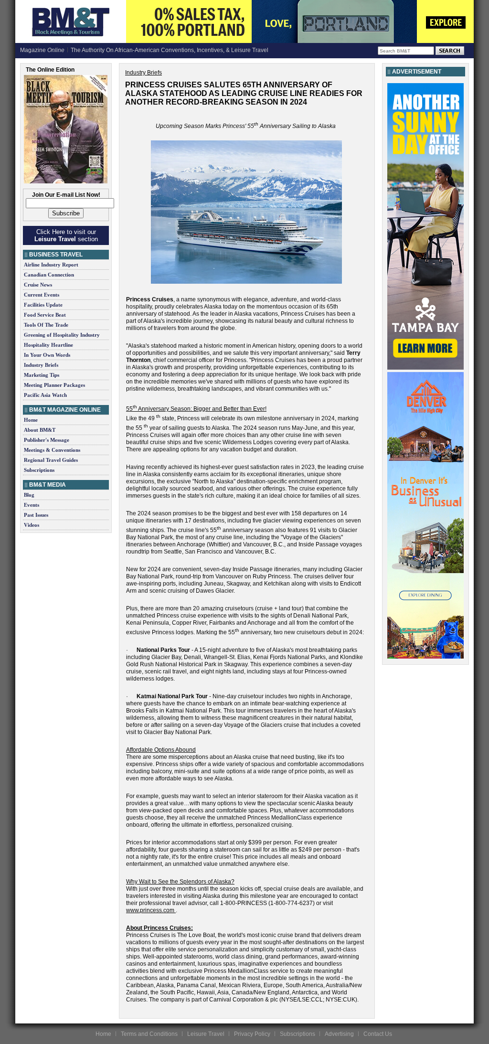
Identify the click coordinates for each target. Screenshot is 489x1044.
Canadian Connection (49, 274)
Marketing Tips (41, 375)
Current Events (41, 295)
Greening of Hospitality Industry (62, 335)
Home (31, 420)
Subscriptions (39, 470)
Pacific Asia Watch (45, 395)
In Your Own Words (47, 355)
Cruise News (38, 285)
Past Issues (36, 515)
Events (31, 505)
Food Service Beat (45, 315)
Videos (31, 525)
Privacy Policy (252, 1034)
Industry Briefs (41, 365)
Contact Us (377, 1034)
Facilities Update (43, 305)
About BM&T (39, 430)
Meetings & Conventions (52, 450)
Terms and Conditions (149, 1034)
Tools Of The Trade (46, 325)
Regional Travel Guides (51, 460)
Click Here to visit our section (66, 235)
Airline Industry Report (51, 264)
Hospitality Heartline (48, 345)
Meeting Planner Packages (54, 385)
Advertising (339, 1034)
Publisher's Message (46, 440)
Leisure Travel (205, 1034)
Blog (29, 495)
